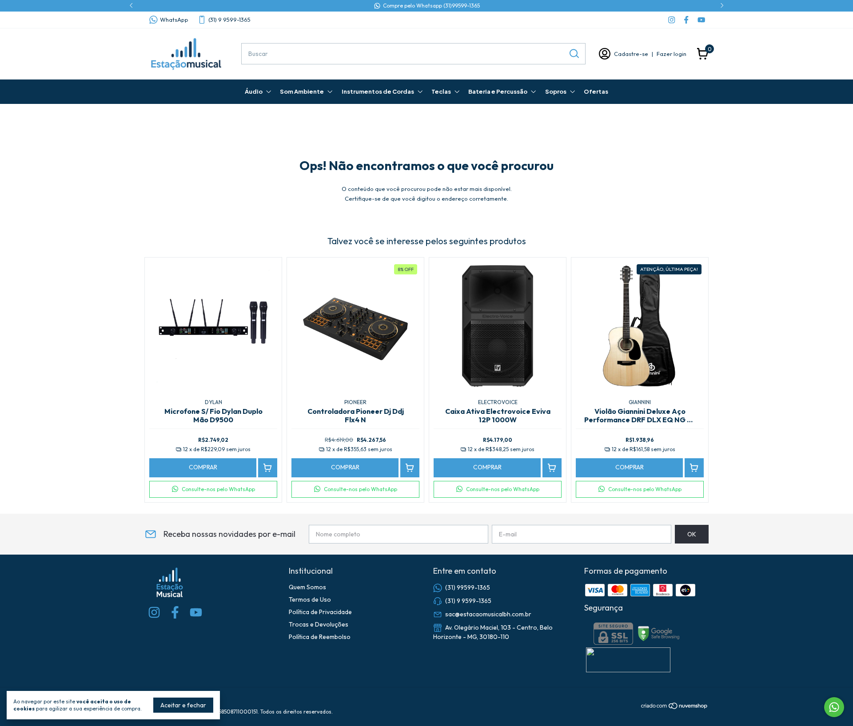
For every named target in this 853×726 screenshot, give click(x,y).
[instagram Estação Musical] (671, 19)
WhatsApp (174, 19)
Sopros (555, 91)
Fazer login (671, 53)
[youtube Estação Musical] (701, 19)
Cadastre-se (631, 53)
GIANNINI (640, 402)
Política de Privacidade (320, 612)
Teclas (441, 91)
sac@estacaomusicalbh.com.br (488, 614)
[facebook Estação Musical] (686, 19)
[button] (213, 489)
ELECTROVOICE (498, 402)
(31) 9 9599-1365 (229, 19)
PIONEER (355, 402)
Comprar (203, 467)
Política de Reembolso (320, 637)
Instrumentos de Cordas (378, 91)
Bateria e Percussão (497, 91)
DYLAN (213, 402)
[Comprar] (267, 467)
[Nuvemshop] (675, 707)
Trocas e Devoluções (318, 624)
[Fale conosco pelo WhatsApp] (834, 707)
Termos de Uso (310, 599)
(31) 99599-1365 (467, 587)
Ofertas (596, 91)
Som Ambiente (302, 91)
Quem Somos (307, 587)
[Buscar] (573, 53)
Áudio (254, 91)
